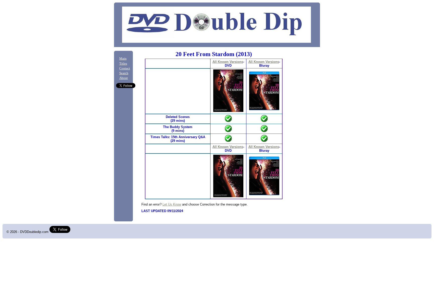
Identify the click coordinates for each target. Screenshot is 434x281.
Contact (124, 68)
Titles (123, 63)
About (123, 78)
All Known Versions (227, 62)
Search (123, 73)
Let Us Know (171, 204)
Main (123, 58)
